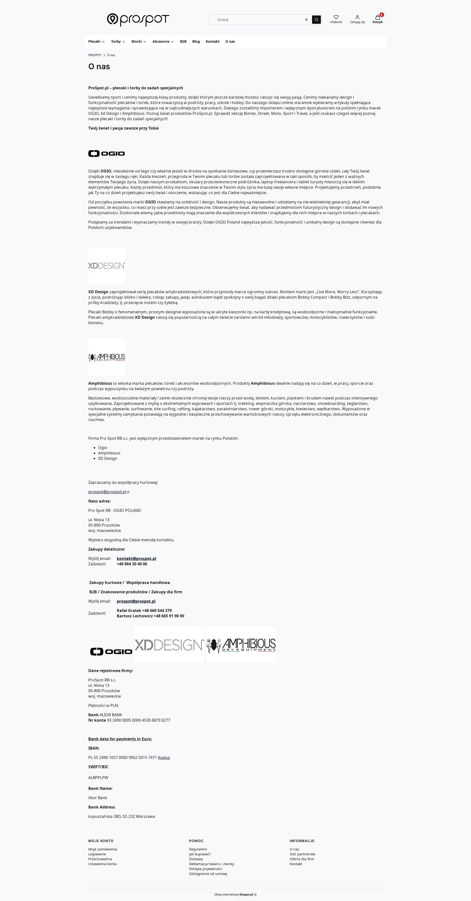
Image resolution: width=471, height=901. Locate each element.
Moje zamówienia (102, 849)
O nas (294, 849)
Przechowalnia (100, 859)
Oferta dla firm (302, 859)
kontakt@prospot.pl (136, 558)
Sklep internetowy (233, 894)
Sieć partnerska (302, 854)
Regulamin (198, 849)
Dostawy (196, 859)
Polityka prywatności (205, 868)
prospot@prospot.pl (107, 491)
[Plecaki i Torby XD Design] (169, 661)
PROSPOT (94, 55)
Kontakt (296, 863)
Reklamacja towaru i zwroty (211, 863)
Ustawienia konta (102, 863)
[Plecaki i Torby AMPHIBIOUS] (241, 661)
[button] (316, 19)
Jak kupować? (200, 854)
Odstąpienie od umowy (208, 873)
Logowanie (97, 854)
